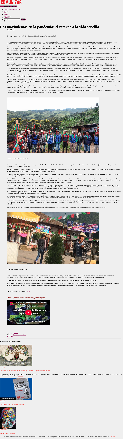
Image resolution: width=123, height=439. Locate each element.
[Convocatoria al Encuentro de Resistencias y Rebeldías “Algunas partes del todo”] (16, 365)
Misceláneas (7, 16)
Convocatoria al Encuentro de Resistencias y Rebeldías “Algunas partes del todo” (25, 370)
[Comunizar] (11, 4)
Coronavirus (16, 335)
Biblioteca (6, 14)
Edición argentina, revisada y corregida (12, 404)
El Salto (27, 291)
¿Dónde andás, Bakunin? (7, 433)
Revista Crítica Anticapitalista (12, 9)
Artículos (6, 11)
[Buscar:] (12, 19)
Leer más (20, 376)
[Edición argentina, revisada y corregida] (16, 399)
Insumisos (23, 335)
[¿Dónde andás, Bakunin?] (8, 428)
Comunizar (7, 17)
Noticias (6, 13)
